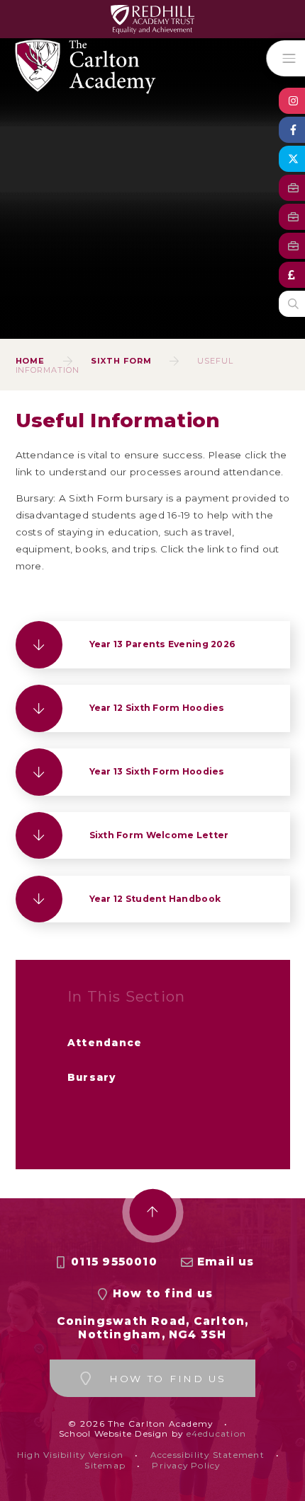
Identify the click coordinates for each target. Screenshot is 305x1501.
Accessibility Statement (207, 1454)
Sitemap (105, 1465)
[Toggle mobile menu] (285, 58)
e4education (216, 1433)
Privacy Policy (186, 1465)
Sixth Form (121, 361)
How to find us (163, 1293)
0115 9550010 (114, 1261)
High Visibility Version (70, 1454)
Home (30, 361)
